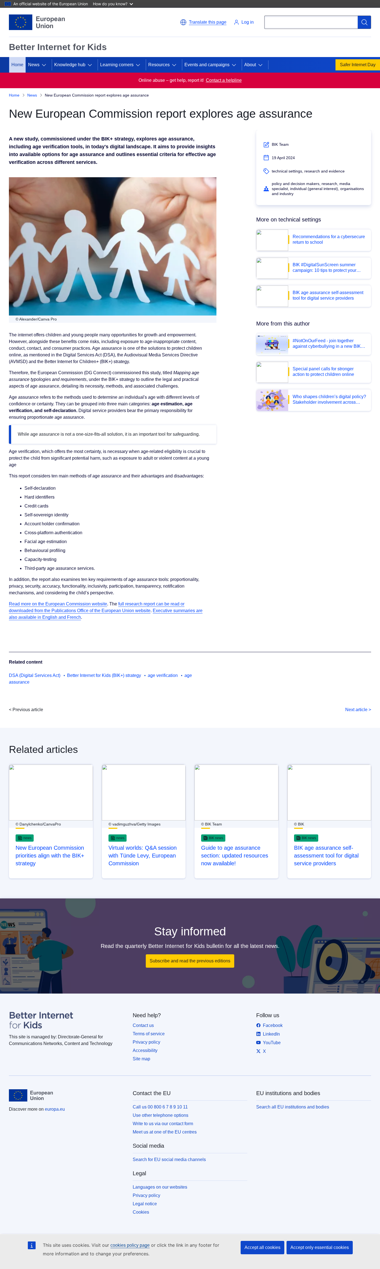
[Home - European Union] (37, 22)
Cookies (141, 1212)
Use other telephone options (160, 1115)
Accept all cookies (262, 1247)
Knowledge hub (69, 64)
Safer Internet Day (358, 64)
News (32, 95)
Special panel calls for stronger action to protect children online (323, 371)
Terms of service (149, 1033)
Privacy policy (146, 1042)
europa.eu (55, 1109)
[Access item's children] (46, 65)
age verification (163, 675)
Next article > (358, 709)
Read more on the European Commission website (58, 604)
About (250, 64)
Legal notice (145, 1203)
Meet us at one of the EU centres (165, 1132)
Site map (141, 1058)
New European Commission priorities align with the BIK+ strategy (50, 855)
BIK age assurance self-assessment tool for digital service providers (328, 295)
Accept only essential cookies (319, 1247)
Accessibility (145, 1050)
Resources (159, 64)
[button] (203, 22)
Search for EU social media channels (169, 1159)
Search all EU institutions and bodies (292, 1107)
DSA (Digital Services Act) (34, 675)
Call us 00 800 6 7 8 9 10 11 (160, 1107)
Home (17, 64)
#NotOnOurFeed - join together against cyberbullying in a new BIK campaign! (327, 343)
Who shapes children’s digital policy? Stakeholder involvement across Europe (329, 399)
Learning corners (117, 64)
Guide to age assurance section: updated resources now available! (234, 855)
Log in (247, 22)
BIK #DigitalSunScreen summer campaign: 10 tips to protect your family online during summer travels (327, 267)
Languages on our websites (160, 1187)
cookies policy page (130, 1245)
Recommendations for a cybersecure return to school (329, 239)
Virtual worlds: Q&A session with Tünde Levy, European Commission (142, 855)
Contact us (143, 1025)
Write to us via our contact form (163, 1123)
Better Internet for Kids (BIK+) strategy (104, 675)
